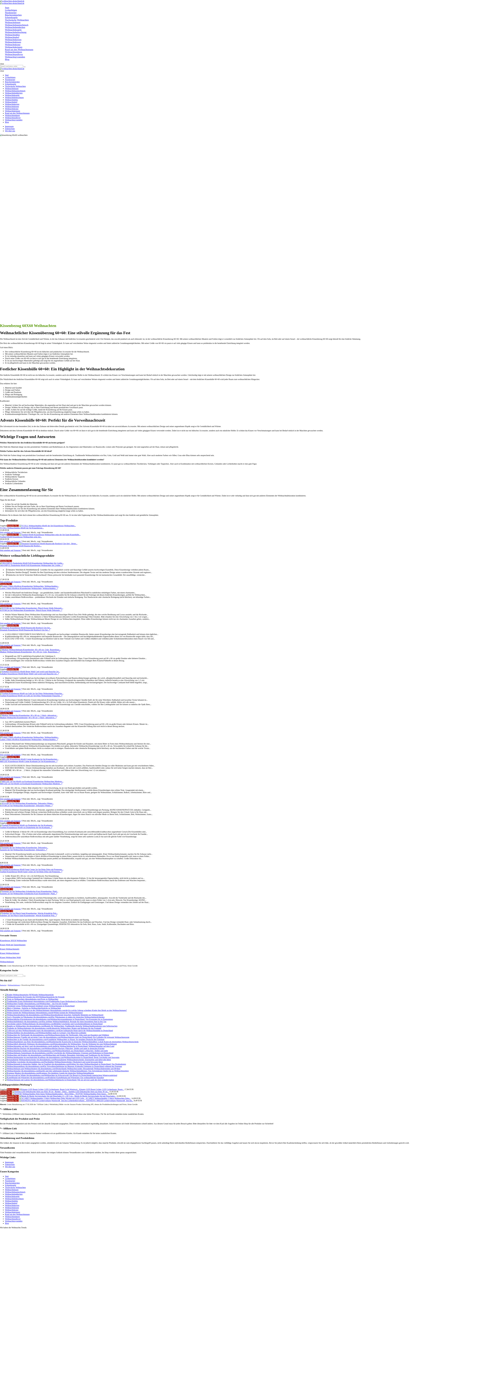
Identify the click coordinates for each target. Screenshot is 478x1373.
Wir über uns (10, 131)
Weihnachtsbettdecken (14, 1194)
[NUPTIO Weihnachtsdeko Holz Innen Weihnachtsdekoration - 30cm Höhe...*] (44, 1094)
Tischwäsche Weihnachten (15, 1187)
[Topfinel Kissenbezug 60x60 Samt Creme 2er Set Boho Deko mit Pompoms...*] (31, 869)
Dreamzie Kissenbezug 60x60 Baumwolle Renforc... (21, 546)
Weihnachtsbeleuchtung (14, 1199)
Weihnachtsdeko (11, 1201)
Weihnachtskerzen (12, 1205)
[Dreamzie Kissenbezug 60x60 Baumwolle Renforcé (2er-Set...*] (25, 628)
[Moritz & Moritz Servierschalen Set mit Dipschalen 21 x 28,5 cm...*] (46, 1096)
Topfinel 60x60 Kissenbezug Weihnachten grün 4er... (21, 537)
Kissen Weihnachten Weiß (10, 957)
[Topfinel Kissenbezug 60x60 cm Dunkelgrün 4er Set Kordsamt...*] (26, 825)
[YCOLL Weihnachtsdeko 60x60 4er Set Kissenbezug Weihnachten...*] (47, 526)
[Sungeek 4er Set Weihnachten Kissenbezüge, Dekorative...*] (24, 848)
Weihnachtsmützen (12, 1217)
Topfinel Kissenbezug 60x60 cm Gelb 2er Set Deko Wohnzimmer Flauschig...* (31, 696)
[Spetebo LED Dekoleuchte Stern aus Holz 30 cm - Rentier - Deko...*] (41, 1092)
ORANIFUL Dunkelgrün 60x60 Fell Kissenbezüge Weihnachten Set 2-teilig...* (31, 565)
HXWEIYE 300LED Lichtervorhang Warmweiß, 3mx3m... (109, 1101)
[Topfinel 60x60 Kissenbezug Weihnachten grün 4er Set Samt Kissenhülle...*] (50, 535)
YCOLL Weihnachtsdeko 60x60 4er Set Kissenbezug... (22, 528)
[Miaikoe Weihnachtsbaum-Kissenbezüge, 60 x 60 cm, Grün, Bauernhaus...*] (30, 650)
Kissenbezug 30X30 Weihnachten (13, 940)
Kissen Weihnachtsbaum (9, 953)
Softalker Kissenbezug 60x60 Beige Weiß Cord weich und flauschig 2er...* (29, 674)
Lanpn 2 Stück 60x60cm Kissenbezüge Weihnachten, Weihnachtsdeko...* (29, 588)
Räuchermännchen (12, 1183)
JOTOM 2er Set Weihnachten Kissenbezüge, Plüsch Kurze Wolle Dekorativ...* (31, 610)
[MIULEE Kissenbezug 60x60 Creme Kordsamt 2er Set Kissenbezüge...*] (29, 759)
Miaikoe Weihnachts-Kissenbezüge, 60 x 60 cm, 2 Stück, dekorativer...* (28, 718)
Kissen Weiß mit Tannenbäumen (13, 945)
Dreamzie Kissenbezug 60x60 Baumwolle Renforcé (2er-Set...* (25, 630)
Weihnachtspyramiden (13, 1221)
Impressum (9, 126)
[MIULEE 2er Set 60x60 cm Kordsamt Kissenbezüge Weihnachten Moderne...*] (31, 781)
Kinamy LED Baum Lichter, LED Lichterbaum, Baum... (101, 1089)
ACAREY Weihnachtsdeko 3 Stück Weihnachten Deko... (108, 1098)
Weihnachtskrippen (12, 1212)
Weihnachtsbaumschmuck (15, 1192)
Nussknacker (10, 1181)
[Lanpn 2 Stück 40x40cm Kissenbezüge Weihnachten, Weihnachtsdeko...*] (29, 737)
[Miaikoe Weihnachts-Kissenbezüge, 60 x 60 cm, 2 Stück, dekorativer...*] (29, 715)
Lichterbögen (10, 1178)
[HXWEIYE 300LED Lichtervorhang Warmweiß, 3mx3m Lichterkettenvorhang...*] (52, 1101)
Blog (7, 1223)
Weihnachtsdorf (11, 1203)
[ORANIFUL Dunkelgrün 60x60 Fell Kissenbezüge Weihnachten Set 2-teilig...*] (32, 563)
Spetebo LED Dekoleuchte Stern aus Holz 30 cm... (89, 1092)
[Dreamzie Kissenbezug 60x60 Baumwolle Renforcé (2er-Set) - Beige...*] (48, 544)
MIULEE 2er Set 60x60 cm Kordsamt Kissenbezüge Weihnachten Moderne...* (31, 784)
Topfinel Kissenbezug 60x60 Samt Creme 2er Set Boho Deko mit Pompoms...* (31, 872)
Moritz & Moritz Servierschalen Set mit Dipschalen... (95, 1096)
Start (7, 1176)
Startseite (3, 985)
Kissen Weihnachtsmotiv (9, 949)
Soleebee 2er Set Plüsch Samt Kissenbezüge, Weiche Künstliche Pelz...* (28, 915)
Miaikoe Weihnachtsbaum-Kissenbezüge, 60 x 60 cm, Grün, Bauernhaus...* (30, 652)
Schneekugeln (10, 1185)
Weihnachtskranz (11, 1210)
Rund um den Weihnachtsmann (17, 1214)
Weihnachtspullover (13, 1219)
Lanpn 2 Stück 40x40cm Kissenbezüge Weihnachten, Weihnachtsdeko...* (29, 739)
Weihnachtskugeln (12, 1196)
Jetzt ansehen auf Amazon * (11, 532)
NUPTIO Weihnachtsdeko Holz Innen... (91, 1094)
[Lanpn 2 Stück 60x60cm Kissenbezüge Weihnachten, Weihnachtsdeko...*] (29, 586)
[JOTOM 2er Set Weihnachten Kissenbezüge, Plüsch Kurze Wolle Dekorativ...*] (31, 608)
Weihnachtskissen (7, 962)
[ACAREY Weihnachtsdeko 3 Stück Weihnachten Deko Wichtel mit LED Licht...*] (52, 1098)
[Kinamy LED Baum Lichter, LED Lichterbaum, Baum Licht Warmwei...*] (49, 1089)
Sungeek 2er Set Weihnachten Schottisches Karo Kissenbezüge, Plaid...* (28, 894)
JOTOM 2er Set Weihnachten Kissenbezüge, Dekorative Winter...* (26, 806)
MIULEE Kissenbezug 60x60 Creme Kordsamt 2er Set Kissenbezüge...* (29, 761)
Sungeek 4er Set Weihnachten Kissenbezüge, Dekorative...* (23, 850)
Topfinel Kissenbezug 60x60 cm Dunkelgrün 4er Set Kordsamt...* (26, 827)
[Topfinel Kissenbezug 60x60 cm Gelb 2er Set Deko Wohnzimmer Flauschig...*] (31, 693)
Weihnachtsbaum (11, 1190)
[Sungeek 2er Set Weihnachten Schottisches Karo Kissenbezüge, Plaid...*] (29, 891)
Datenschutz (10, 129)
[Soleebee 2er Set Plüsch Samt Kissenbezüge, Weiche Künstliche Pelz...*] (29, 913)
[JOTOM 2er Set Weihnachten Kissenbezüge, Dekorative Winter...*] (27, 803)
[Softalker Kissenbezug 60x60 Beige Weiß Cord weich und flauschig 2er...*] (30, 672)
